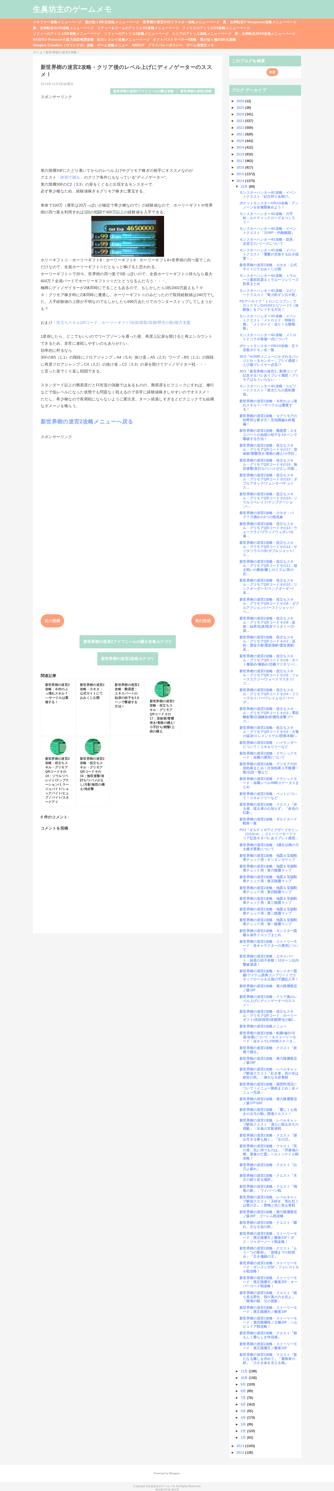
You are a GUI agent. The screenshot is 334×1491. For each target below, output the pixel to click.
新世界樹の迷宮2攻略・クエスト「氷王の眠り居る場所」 (268, 1177)
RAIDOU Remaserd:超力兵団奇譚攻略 (63, 39)
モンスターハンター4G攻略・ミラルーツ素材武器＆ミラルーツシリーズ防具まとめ (269, 280)
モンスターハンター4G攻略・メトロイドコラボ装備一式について (268, 337)
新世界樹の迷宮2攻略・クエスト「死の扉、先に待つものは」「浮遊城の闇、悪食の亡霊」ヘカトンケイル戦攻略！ (269, 1152)
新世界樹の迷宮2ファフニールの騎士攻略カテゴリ (127, 641)
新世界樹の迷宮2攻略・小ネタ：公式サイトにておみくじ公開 (268, 267)
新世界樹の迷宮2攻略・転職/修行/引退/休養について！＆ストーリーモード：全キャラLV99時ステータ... (267, 1037)
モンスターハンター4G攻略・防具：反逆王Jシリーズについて (268, 241)
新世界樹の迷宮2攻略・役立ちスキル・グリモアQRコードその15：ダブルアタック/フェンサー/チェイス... (268, 481)
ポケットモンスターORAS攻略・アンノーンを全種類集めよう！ (269, 205)
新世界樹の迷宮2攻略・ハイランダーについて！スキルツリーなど (268, 745)
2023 (241, 121)
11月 (245, 1371)
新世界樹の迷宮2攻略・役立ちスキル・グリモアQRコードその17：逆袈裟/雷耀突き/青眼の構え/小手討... (268, 449)
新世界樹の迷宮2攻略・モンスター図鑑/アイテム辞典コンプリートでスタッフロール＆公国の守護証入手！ (269, 975)
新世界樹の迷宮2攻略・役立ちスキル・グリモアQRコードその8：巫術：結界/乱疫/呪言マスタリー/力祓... (267, 624)
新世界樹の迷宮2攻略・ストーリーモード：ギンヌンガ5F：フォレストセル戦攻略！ (269, 1267)
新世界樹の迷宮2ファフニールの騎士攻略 (143, 91)
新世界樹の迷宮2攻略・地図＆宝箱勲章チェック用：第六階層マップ (268, 868)
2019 (241, 147)
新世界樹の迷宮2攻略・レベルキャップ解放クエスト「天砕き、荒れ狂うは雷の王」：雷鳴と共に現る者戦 (269, 1201)
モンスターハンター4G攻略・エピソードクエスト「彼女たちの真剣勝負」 (268, 390)
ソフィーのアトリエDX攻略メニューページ (67, 33)
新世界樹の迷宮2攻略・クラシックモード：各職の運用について (268, 755)
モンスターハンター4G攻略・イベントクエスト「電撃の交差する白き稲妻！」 (269, 254)
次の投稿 (52, 621)
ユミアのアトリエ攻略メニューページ (201, 33)
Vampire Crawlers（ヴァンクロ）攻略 (63, 45)
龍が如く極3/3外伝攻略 (218, 39)
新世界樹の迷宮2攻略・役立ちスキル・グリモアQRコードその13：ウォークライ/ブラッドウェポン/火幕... (268, 530)
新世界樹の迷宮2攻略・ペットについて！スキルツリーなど (268, 796)
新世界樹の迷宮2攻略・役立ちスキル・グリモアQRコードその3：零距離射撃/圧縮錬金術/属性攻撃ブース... (269, 715)
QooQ (175, 1489)
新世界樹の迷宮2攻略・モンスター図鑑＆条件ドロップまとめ (268, 933)
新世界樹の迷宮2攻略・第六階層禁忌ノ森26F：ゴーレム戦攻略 (268, 1214)
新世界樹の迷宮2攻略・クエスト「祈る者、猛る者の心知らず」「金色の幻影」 (269, 808)
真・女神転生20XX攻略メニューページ (265, 33)
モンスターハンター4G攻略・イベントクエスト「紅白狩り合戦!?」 (268, 194)
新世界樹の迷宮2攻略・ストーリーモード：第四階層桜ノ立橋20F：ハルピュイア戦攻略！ (268, 1322)
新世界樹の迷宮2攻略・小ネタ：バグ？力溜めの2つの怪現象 (266, 515)
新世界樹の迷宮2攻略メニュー (263, 1026)
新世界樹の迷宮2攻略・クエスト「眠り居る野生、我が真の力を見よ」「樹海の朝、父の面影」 (268, 1297)
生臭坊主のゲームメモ (72, 9)
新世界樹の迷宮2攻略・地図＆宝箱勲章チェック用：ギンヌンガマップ (268, 858)
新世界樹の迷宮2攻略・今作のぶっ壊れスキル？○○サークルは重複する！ (268, 405)
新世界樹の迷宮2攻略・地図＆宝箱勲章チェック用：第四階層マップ (268, 890)
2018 (241, 154)
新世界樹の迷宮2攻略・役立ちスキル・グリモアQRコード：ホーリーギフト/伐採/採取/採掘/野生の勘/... (268, 1015)
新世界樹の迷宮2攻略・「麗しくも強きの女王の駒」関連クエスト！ (268, 1112)
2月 (244, 1431)
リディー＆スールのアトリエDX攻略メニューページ (138, 28)
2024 (241, 114)
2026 (241, 101)
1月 (244, 1437)
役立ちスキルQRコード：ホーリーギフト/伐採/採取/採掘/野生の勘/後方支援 (123, 322)
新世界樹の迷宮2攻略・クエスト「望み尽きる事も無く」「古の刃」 (268, 1137)
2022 (241, 128)
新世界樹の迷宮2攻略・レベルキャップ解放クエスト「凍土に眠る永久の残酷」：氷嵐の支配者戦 (269, 1124)
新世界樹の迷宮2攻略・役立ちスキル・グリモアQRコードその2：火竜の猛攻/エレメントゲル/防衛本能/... (269, 732)
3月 (244, 1424)
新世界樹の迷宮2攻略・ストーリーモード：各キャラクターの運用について (269, 945)
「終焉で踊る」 (70, 177)
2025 (241, 108)
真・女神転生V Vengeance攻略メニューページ (260, 22)
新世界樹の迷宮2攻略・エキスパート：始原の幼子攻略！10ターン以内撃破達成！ (269, 960)
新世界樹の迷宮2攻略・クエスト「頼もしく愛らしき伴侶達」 (268, 1335)
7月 (244, 1398)
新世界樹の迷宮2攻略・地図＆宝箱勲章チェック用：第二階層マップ (268, 911)
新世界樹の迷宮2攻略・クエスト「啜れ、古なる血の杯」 (268, 1225)
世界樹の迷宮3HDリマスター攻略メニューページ (181, 22)
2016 (241, 167)
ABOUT (138, 45)
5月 (244, 1411)
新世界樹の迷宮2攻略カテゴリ (128, 659)
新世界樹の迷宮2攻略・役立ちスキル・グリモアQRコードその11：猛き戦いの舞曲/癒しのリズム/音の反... (268, 567)
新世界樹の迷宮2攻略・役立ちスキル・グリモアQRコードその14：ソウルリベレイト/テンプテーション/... (268, 500)
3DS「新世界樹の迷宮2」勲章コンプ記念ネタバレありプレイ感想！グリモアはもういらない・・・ (269, 375)
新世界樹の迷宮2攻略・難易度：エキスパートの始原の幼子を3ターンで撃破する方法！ (268, 435)
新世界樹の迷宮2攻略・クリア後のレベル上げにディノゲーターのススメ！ (268, 1001)
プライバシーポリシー (165, 45)
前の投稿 (203, 621)
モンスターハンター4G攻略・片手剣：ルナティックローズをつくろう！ (267, 218)
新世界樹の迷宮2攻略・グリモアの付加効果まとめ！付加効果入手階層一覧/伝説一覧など (269, 768)
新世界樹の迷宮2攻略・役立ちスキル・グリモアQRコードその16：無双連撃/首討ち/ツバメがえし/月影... (268, 464)
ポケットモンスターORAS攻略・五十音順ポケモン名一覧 (269, 348)
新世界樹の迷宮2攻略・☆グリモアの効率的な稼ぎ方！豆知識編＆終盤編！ (268, 420)
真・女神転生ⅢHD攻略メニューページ (63, 28)
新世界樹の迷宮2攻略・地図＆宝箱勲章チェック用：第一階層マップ (268, 922)
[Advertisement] (128, 131)
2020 (241, 141)
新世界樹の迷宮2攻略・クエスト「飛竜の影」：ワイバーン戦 (268, 1188)
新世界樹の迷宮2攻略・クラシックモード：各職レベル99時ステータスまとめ (269, 783)
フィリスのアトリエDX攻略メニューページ (216, 28)
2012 (241, 1452)
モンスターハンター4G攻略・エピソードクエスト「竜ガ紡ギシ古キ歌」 (269, 293)
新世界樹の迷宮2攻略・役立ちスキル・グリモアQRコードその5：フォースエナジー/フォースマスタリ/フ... (269, 677)
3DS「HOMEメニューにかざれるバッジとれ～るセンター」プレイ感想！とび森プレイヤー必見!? (269, 361)
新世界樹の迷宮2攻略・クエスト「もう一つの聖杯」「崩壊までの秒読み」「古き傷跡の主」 (268, 1252)
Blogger (174, 1473)
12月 (245, 186)
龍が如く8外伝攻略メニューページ (112, 22)
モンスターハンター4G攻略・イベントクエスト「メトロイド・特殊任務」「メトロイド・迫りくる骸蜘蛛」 (268, 322)
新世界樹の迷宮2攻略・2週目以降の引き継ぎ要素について (269, 847)
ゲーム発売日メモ (200, 45)
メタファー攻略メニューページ (57, 22)
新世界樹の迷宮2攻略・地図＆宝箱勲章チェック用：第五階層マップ (268, 879)
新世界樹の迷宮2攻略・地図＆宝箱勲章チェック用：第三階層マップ (268, 900)
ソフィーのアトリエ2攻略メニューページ (136, 33)
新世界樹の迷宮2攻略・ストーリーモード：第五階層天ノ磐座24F (268, 1310)
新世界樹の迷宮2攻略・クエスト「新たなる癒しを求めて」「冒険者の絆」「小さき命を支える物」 (268, 1359)
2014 (241, 181)
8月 (244, 1391)
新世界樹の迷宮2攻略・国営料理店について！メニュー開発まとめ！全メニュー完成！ (269, 1088)
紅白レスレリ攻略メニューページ (123, 39)
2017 (241, 161)
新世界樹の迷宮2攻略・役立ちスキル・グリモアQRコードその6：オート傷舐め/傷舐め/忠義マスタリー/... (269, 660)
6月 (244, 1404)
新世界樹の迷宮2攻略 (196, 91)
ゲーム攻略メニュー (113, 45)
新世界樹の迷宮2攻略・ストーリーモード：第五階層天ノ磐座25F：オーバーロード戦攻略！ (268, 1282)
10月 (245, 1378)
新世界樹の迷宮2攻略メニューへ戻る (87, 421)
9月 (244, 1384)
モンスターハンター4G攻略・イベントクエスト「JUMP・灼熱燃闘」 (268, 231)
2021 (241, 134)
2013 (241, 1446)
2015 (241, 174)
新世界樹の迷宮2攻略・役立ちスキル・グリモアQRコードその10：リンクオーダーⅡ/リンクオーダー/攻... (268, 586)
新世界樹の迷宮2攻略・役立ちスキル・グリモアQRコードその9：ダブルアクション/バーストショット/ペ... (269, 605)
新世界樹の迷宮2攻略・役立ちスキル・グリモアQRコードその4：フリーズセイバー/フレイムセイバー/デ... (269, 696)
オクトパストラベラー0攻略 (175, 39)
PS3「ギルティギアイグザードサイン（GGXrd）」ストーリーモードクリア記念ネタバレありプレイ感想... (268, 834)
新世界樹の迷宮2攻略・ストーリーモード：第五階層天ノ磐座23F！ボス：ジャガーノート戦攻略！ (268, 1237)
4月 (244, 1417)
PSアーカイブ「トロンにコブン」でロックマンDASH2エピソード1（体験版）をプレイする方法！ (269, 305)
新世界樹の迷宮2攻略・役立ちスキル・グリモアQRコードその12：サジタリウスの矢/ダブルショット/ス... (268, 549)
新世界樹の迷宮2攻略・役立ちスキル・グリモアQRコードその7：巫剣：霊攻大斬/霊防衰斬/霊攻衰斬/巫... (267, 643)
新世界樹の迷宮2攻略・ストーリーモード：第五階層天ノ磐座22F (268, 1346)
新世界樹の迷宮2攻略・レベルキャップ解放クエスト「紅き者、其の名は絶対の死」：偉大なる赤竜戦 (269, 1073)
